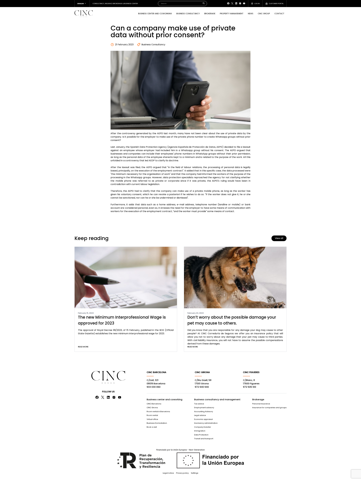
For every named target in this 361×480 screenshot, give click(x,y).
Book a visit (152, 427)
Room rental (152, 415)
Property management (231, 13)
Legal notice (168, 473)
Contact (279, 13)
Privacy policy (182, 473)
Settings (194, 473)
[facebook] (228, 3)
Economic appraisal (203, 419)
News (250, 13)
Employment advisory (204, 407)
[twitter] (232, 3)
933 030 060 (153, 387)
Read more (83, 346)
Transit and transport (203, 438)
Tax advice (199, 403)
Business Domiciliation (157, 423)
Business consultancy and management (217, 399)
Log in (257, 3)
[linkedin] (236, 3)
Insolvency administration (206, 423)
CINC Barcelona (154, 403)
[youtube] (244, 3)
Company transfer (202, 427)
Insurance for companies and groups (269, 407)
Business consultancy (188, 13)
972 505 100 (249, 387)
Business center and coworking (155, 13)
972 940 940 (202, 387)
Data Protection (201, 434)
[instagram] (240, 3)
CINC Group (264, 13)
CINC (83, 13)
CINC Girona (152, 407)
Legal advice (200, 415)
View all (279, 238)
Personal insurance (261, 403)
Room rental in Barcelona (158, 411)
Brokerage (209, 13)
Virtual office (152, 419)
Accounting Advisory (203, 411)
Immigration (199, 430)
